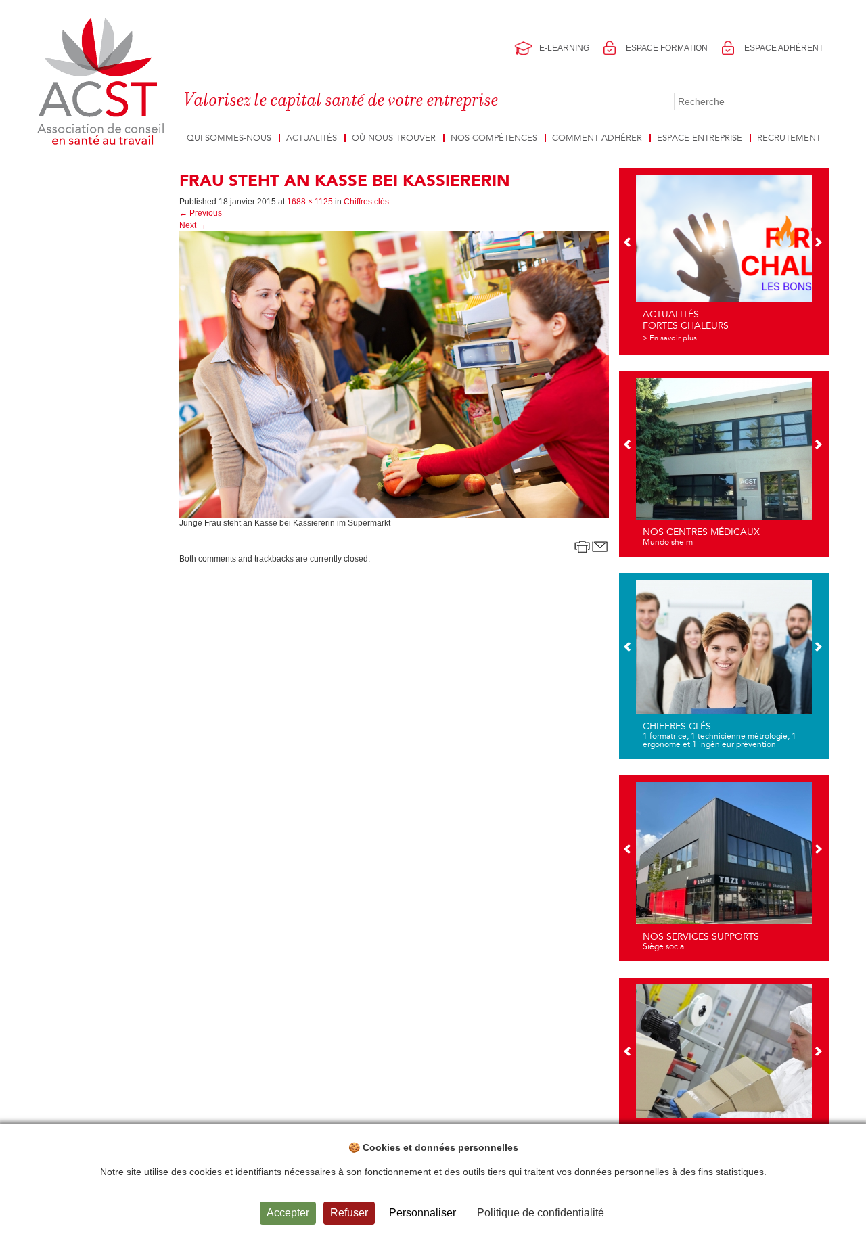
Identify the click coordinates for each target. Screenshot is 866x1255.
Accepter (288, 1212)
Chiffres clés (366, 201)
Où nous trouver (394, 138)
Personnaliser (422, 1212)
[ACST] (103, 82)
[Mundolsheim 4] (724, 462)
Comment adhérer (597, 138)
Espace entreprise (699, 138)
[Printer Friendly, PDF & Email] (591, 546)
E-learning (564, 48)
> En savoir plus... (673, 338)
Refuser (349, 1212)
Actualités (311, 138)
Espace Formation (667, 48)
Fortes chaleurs (686, 326)
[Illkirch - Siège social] (724, 866)
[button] (628, 243)
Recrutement (789, 138)
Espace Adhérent (783, 48)
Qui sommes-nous (229, 138)
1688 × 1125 (310, 201)
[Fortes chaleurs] (724, 259)
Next (192, 225)
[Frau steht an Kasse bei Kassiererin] (394, 373)
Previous (200, 213)
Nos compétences (494, 138)
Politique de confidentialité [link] (540, 1212)
